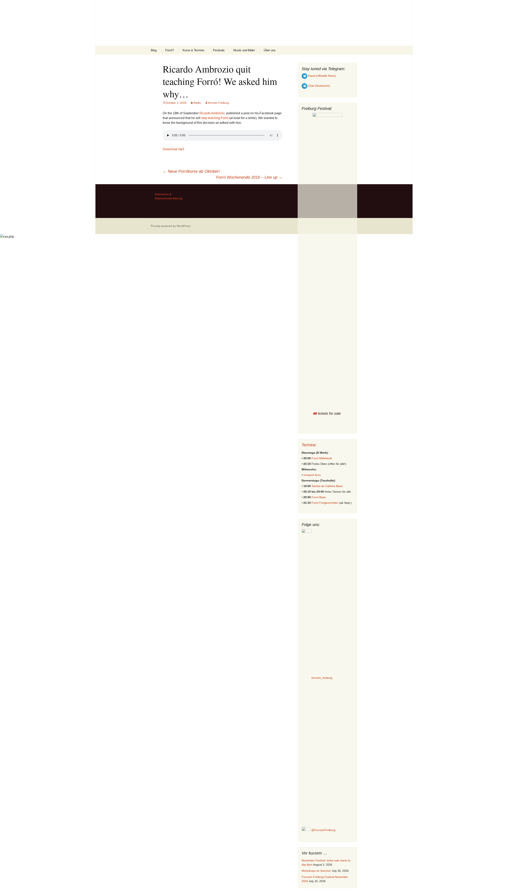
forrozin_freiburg (322, 677)
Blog (154, 50)
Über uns (270, 50)
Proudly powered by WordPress (170, 226)
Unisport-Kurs (312, 475)
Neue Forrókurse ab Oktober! (191, 171)
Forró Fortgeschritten (325, 502)
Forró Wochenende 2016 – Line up (249, 177)
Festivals (219, 50)
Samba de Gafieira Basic (327, 486)
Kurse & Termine (193, 50)
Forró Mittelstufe (322, 458)
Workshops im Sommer (316, 870)
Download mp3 (173, 149)
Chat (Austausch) (318, 85)
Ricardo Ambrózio (212, 113)
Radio (197, 102)
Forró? (169, 50)
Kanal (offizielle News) (321, 75)
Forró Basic (319, 497)
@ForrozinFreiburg (323, 830)
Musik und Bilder (244, 50)
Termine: (309, 445)
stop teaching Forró (214, 118)
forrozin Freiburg (218, 102)
